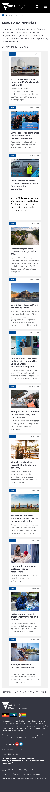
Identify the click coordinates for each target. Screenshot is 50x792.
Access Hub (6, 763)
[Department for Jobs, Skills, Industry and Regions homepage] (14, 6)
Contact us (37, 774)
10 (37, 691)
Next (43, 691)
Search (37, 6)
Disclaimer (27, 774)
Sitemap (27, 770)
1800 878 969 (13, 754)
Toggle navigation (45, 6)
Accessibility (17, 770)
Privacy (35, 770)
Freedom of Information (11, 774)
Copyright (6, 770)
